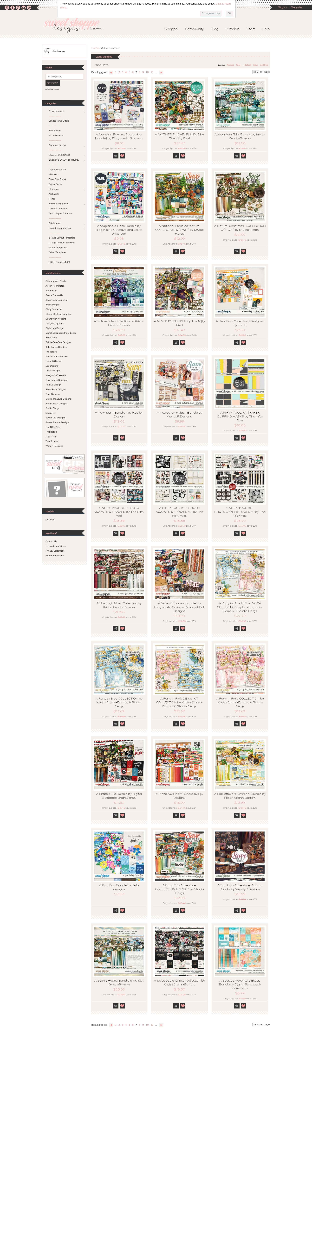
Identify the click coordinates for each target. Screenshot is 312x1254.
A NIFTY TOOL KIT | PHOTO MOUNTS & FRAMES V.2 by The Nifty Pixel (179, 512)
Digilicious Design (55, 328)
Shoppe (171, 29)
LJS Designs (52, 366)
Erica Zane (51, 337)
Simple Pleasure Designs (58, 398)
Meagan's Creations (56, 375)
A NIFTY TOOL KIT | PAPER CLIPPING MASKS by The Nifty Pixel (240, 417)
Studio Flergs (52, 408)
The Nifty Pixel (53, 427)
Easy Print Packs (57, 179)
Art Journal (54, 223)
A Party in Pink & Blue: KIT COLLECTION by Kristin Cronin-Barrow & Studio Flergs (179, 703)
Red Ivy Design (53, 384)
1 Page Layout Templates (62, 237)
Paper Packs (55, 184)
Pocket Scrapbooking (60, 228)
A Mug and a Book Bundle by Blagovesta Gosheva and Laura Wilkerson (119, 230)
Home (95, 48)
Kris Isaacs (51, 351)
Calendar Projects (58, 208)
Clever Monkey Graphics (58, 314)
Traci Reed (51, 431)
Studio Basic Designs (56, 403)
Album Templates (58, 247)
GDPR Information (55, 555)
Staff (251, 29)
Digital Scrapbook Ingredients (61, 333)
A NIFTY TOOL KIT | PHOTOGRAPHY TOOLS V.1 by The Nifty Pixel (240, 512)
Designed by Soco (55, 323)
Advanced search (52, 89)
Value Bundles (56, 135)
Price (238, 65)
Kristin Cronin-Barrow (56, 356)
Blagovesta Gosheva (56, 300)
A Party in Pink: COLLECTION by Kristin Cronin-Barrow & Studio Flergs (240, 703)
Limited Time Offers (59, 121)
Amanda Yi (51, 290)
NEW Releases (56, 111)
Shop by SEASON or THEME (64, 159)
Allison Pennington (55, 285)
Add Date (264, 65)
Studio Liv (51, 413)
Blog (215, 29)
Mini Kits (53, 174)
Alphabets (54, 194)
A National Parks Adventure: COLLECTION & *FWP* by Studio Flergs (179, 230)
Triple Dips (51, 436)
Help (266, 29)
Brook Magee (52, 304)
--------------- (55, 116)
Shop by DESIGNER (59, 155)
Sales (255, 65)
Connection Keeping (56, 318)
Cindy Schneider (54, 309)
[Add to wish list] (122, 156)
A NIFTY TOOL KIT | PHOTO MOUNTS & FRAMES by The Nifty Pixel (119, 512)
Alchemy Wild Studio (56, 281)
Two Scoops (52, 441)
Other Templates (57, 252)
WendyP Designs (54, 446)
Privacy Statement (55, 550)
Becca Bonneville (54, 295)
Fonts (52, 198)
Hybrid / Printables (58, 203)
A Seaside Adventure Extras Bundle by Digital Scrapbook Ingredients (240, 985)
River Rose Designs (56, 389)
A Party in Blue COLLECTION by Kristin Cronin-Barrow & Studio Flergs (119, 703)
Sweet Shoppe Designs (57, 422)
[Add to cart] (115, 156)
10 (147, 72)
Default (248, 65)
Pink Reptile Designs (56, 380)
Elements (53, 189)
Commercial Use (57, 145)
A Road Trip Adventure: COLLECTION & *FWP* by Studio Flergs (179, 889)
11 (152, 72)
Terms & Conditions (55, 546)
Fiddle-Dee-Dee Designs (58, 342)
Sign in (283, 7)
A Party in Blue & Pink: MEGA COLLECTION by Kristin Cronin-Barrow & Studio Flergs (240, 607)
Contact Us (51, 541)
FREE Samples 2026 (59, 262)
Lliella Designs (53, 370)
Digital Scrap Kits (57, 169)
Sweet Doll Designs (55, 417)
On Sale (50, 519)
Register (297, 7)
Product (230, 65)
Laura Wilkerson (54, 361)
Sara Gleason (53, 394)
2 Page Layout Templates (62, 242)
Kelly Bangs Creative (56, 347)
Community (194, 29)
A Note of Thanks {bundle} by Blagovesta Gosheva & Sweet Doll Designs (179, 607)
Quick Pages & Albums (60, 213)
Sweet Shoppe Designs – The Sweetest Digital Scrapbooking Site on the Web (76, 25)
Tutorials (233, 29)
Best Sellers (55, 130)
